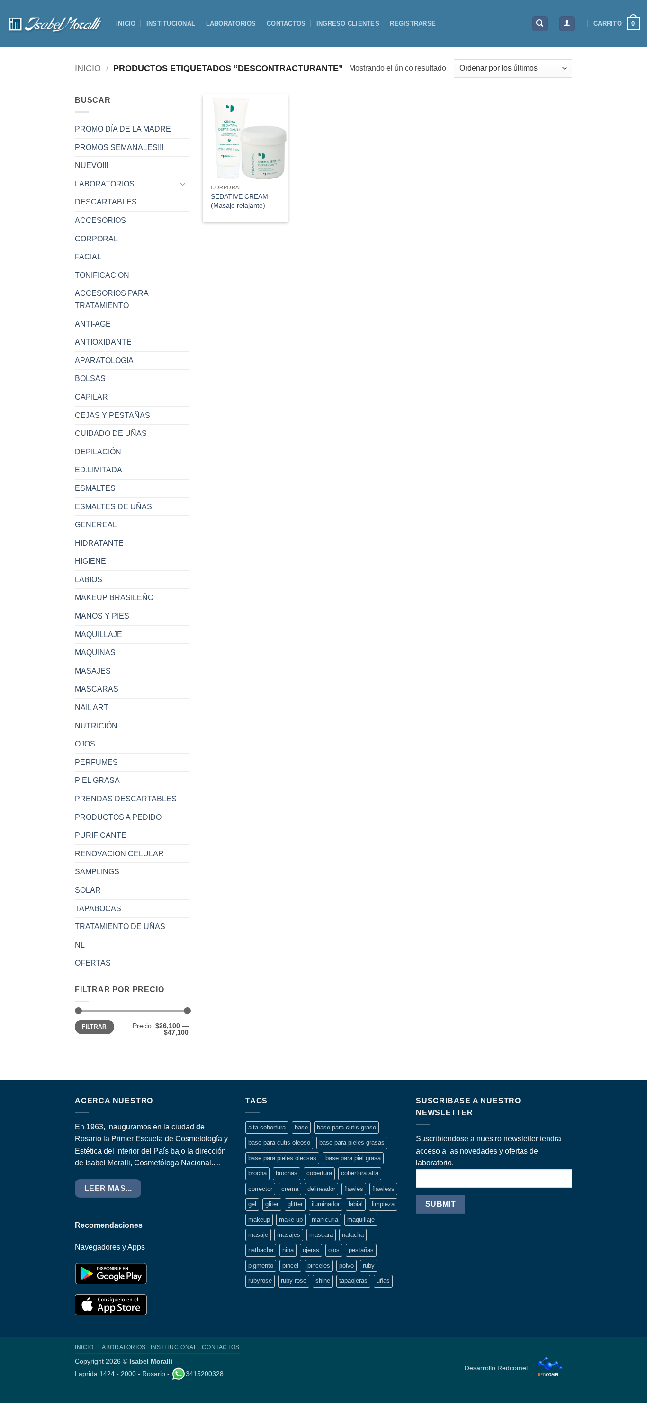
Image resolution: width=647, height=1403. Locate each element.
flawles (353, 1188)
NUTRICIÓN (96, 726)
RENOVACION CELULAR (119, 854)
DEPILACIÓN (98, 452)
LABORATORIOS (231, 23)
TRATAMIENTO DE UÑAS (120, 927)
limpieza (383, 1204)
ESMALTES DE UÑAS (113, 507)
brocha (257, 1173)
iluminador (326, 1204)
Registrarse (413, 23)
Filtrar (94, 1026)
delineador (321, 1188)
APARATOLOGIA (104, 360)
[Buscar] (540, 24)
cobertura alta (359, 1173)
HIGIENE (90, 561)
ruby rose (293, 1280)
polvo (346, 1265)
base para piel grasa (353, 1158)
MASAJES (93, 671)
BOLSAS (90, 378)
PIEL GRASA (97, 780)
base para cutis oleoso (279, 1142)
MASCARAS (96, 689)
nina (288, 1249)
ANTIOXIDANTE (103, 342)
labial (356, 1204)
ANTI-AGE (93, 324)
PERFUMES (96, 762)
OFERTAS (93, 963)
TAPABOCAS (98, 909)
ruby (369, 1265)
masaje (258, 1234)
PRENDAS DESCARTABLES (126, 799)
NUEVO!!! (91, 165)
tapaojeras (353, 1280)
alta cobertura (267, 1127)
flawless (383, 1188)
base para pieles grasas (352, 1142)
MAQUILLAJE (98, 634)
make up (291, 1219)
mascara (321, 1234)
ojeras (311, 1249)
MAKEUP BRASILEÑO (114, 598)
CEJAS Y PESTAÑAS (112, 415)
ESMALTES (95, 488)
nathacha (260, 1249)
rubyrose (260, 1280)
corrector (260, 1188)
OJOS (85, 744)
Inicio (88, 68)
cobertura (319, 1173)
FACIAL (88, 257)
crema (289, 1188)
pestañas (361, 1249)
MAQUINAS (95, 652)
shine (322, 1280)
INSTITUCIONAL (170, 23)
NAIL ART (91, 707)
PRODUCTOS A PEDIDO (118, 817)
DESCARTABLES (106, 202)
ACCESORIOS (100, 220)
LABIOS (88, 580)
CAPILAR (91, 397)
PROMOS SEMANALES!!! (119, 147)
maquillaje (361, 1219)
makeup (259, 1219)
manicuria (325, 1219)
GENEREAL (96, 525)
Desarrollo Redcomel (497, 1368)
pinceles (318, 1265)
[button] (567, 24)
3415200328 (205, 1373)
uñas (383, 1280)
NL (80, 945)
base (301, 1127)
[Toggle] (183, 183)
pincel (290, 1265)
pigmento (260, 1265)
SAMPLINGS (97, 872)
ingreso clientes (347, 23)
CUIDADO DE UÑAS (111, 433)
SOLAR (88, 890)
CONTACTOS (286, 23)
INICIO (126, 23)
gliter (272, 1204)
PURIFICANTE (100, 835)
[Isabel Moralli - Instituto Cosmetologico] (54, 23)
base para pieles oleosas (282, 1158)
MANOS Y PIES (102, 616)
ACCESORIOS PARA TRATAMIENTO (111, 299)
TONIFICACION (102, 275)
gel (252, 1204)
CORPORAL (96, 239)
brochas (286, 1173)
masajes (288, 1234)
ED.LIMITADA (98, 470)
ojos (334, 1249)
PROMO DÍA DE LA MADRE (123, 129)
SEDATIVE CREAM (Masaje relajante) (239, 201)
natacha (353, 1234)
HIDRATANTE (99, 543)
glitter (295, 1204)
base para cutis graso (346, 1127)
